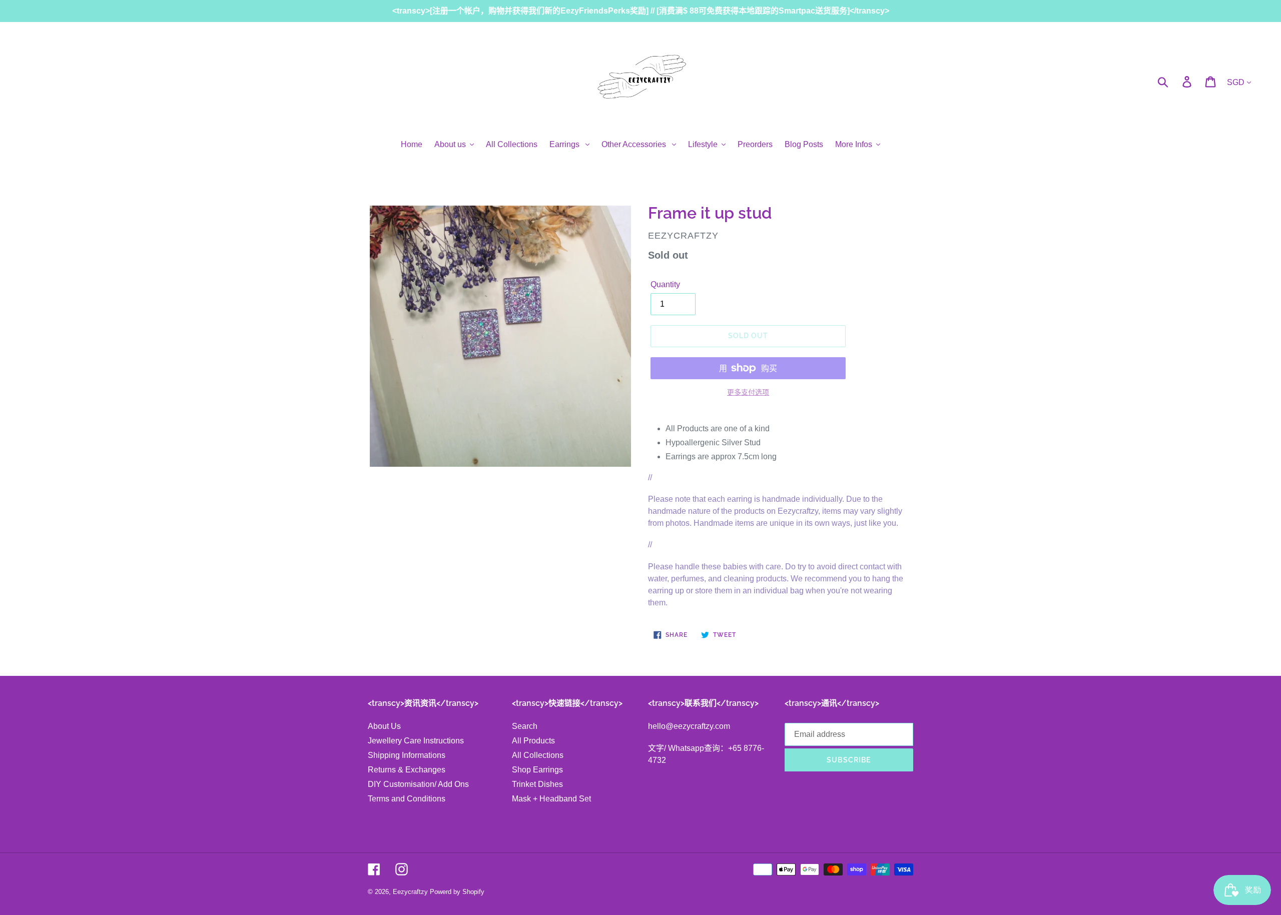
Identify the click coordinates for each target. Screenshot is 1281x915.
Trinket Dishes (537, 784)
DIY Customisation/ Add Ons (418, 784)
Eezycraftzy (410, 891)
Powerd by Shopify (457, 891)
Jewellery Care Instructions (416, 740)
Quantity (665, 284)
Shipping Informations (406, 755)
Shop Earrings (537, 769)
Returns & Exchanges (406, 769)
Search (524, 726)
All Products (533, 740)
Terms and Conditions (406, 798)
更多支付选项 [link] (748, 392)
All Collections (537, 755)
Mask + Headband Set (551, 798)
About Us (384, 726)
